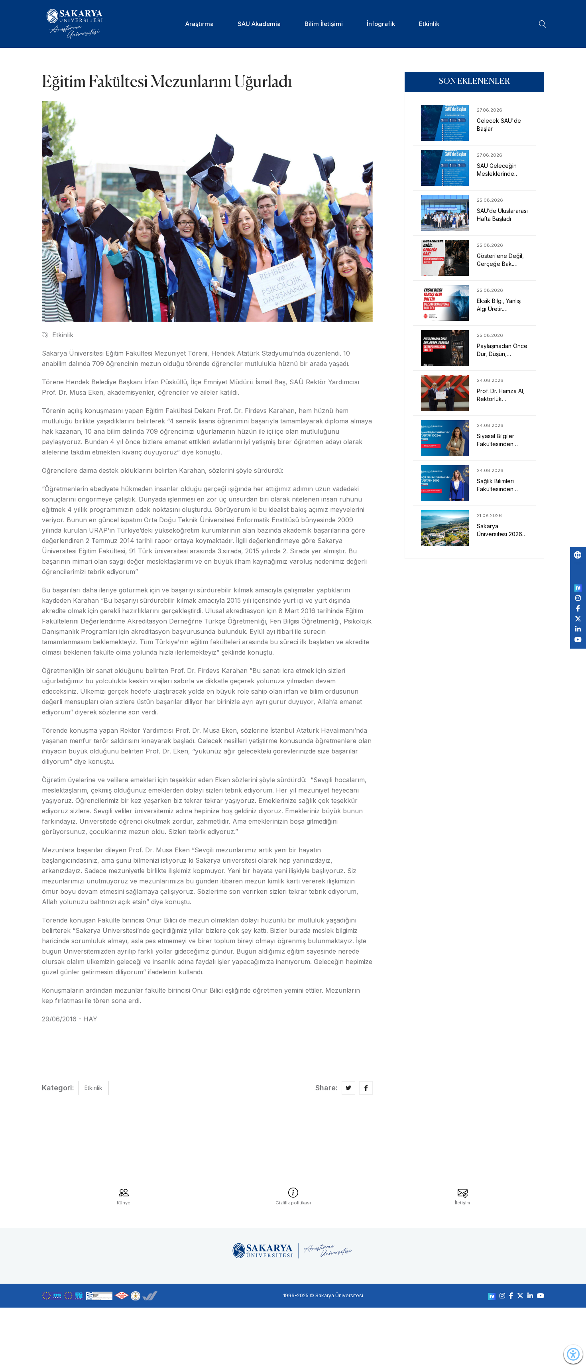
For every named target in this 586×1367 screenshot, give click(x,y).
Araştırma (199, 24)
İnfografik (381, 24)
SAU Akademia (259, 24)
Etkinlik (429, 24)
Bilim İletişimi (324, 24)
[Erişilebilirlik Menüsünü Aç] (573, 1354)
